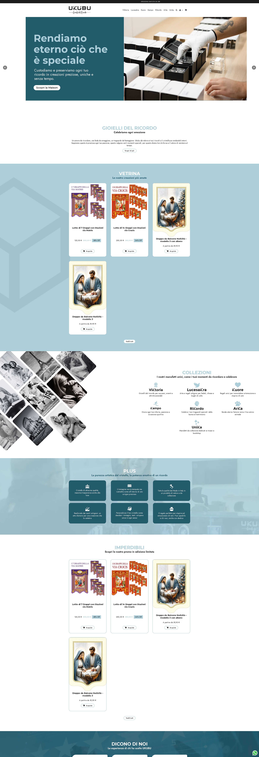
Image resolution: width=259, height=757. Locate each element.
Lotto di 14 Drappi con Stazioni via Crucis (129, 229)
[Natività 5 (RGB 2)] (171, 184)
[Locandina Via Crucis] (129, 184)
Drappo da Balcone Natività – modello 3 (87, 317)
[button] (176, 10)
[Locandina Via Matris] (87, 184)
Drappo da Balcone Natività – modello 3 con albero (171, 240)
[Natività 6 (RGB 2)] (87, 262)
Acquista (50, 108)
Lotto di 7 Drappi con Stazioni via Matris (87, 229)
